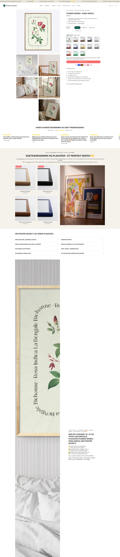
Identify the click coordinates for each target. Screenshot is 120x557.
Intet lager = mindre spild (70, 249)
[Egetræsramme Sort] (48, 177)
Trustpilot (68, 1)
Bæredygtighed (66, 239)
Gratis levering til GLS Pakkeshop (72, 244)
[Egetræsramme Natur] (25, 177)
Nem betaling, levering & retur (25, 239)
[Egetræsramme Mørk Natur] (25, 208)
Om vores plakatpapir (22, 249)
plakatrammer (22, 159)
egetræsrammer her (79, 59)
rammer (29, 162)
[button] (41, 5)
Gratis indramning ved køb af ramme (28, 244)
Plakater (71, 10)
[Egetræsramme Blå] (48, 208)
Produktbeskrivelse (70, 68)
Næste (118, 139)
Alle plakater (76, 10)
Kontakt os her (78, 84)
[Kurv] (116, 6)
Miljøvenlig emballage (23, 253)
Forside (67, 10)
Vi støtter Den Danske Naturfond (72, 253)
